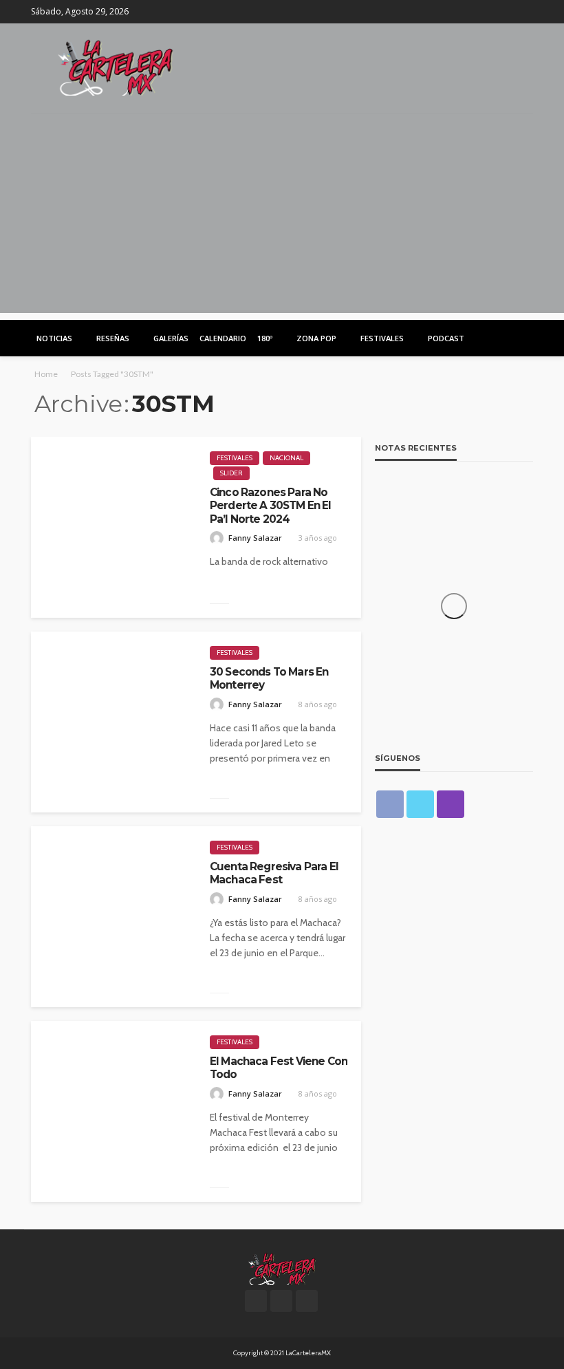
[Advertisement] (282, 216)
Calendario (222, 338)
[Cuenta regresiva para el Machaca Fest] (113, 916)
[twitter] (506, 11)
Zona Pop (316, 338)
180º (264, 338)
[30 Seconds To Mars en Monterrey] (113, 722)
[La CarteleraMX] (115, 66)
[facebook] (488, 11)
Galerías (170, 338)
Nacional (286, 457)
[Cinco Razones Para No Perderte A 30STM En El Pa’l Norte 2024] (113, 527)
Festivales (382, 338)
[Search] (521, 338)
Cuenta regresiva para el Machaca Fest (274, 873)
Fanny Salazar (255, 537)
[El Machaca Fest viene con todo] (113, 1111)
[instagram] (524, 11)
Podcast (446, 338)
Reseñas (112, 338)
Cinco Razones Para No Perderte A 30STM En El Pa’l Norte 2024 (271, 506)
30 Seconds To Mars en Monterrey (269, 678)
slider (231, 472)
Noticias (54, 338)
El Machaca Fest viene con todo (278, 1068)
